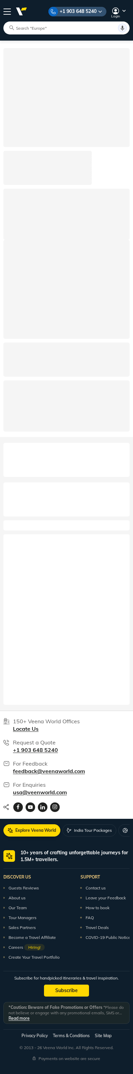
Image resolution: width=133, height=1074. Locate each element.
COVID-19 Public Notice (108, 937)
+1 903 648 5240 (78, 11)
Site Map (103, 1035)
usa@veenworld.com (40, 792)
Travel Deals (97, 927)
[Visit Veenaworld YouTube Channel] (30, 807)
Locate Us (26, 728)
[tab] (31, 830)
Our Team (18, 907)
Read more (19, 1018)
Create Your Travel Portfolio (34, 957)
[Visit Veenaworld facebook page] (18, 807)
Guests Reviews (24, 887)
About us (17, 897)
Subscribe (66, 990)
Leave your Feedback (106, 897)
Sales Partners (22, 927)
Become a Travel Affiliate (32, 937)
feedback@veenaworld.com (49, 771)
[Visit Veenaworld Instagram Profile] (55, 807)
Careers (25, 947)
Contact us (96, 887)
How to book (97, 907)
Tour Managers (22, 917)
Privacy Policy (34, 1035)
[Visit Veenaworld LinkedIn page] (42, 807)
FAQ (90, 917)
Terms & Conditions (71, 1035)
